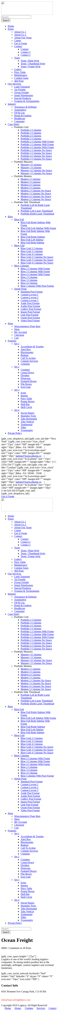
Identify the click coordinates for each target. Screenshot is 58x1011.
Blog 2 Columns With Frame (35, 268)
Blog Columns (21, 265)
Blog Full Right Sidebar (33, 236)
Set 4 (16, 410)
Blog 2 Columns (29, 277)
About (17, 1008)
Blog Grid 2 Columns (32, 248)
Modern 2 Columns (30, 179)
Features (12, 340)
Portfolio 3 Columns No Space (36, 153)
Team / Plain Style (30, 60)
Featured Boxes (29, 381)
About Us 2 (20, 34)
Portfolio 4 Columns (31, 135)
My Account (20, 332)
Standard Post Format (32, 291)
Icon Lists (26, 387)
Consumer (19, 121)
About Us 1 (20, 31)
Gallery (18, 69)
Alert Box (26, 349)
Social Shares (27, 413)
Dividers (25, 375)
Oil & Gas (19, 112)
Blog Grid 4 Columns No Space (37, 262)
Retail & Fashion (22, 115)
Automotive (20, 109)
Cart (16, 338)
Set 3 (16, 389)
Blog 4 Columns (29, 283)
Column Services (29, 361)
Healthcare (19, 118)
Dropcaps (25, 378)
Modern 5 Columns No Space (36, 199)
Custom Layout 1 (29, 294)
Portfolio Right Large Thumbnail (37, 213)
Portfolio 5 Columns (31, 138)
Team (17, 57)
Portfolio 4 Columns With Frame (37, 147)
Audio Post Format (30, 306)
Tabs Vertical (27, 421)
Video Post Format (30, 320)
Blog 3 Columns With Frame (35, 271)
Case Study (13, 124)
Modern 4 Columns (30, 184)
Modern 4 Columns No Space (36, 196)
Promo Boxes (27, 401)
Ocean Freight (21, 92)
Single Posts (20, 288)
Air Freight (19, 89)
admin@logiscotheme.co (28, 456)
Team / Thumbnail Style (33, 63)
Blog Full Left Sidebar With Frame (38, 228)
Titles (23, 427)
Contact (18, 46)
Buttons (25, 355)
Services (41, 1008)
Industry (12, 104)
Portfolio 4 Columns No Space (36, 156)
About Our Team (23, 37)
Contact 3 (25, 55)
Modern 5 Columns (30, 187)
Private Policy (15, 433)
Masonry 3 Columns (31, 167)
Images (24, 395)
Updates (29, 1008)
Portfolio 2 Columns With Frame (37, 141)
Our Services (14, 83)
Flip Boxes (26, 384)
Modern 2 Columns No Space (36, 190)
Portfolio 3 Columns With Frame (37, 144)
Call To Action (28, 358)
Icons (23, 392)
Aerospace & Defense (25, 107)
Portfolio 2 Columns (31, 130)
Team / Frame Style (30, 66)
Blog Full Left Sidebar (32, 239)
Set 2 (16, 366)
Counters (25, 369)
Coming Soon (21, 78)
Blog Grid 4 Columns (32, 254)
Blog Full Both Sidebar (32, 242)
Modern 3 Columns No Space (36, 193)
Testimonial (26, 424)
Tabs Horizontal (29, 418)
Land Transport (22, 86)
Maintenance (20, 75)
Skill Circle (26, 407)
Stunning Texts (28, 415)
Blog (10, 216)
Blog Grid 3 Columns (32, 251)
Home (11, 26)
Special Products (22, 98)
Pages (11, 29)
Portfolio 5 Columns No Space (36, 159)
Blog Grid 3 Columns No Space (37, 260)
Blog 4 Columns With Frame (35, 274)
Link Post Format (29, 314)
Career (17, 40)
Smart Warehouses (23, 95)
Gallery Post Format (31, 309)
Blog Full (19, 219)
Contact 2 (25, 52)
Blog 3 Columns (29, 280)
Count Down (27, 372)
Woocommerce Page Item (27, 326)
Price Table (20, 72)
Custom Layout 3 (29, 300)
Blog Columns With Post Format (37, 286)
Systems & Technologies (26, 101)
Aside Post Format (30, 303)
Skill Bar (25, 404)
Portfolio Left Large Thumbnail (37, 210)
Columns (25, 364)
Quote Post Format (30, 317)
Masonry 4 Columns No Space (36, 170)
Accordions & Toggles (32, 346)
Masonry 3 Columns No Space (36, 173)
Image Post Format (30, 312)
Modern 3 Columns (30, 182)
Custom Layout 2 (29, 297)
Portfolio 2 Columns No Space (36, 150)
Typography (27, 430)
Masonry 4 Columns (31, 164)
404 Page (19, 81)
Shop (10, 323)
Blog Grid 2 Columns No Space (37, 257)
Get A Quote (20, 43)
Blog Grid (19, 245)
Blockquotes (27, 352)
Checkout (19, 335)
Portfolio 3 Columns (31, 133)
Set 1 (16, 343)
